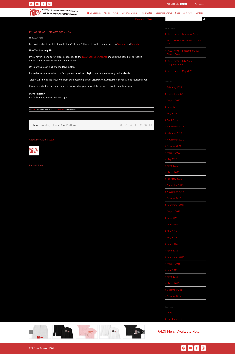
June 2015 (172, 270)
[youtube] (190, 348)
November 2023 (175, 126)
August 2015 (173, 263)
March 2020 (173, 172)
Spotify (135, 44)
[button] (31, 332)
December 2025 (175, 93)
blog (169, 312)
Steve (33, 109)
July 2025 (172, 107)
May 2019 (172, 231)
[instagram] (203, 348)
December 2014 (175, 289)
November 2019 (175, 191)
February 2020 (174, 178)
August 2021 (173, 152)
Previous (139, 19)
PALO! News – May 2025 (179, 71)
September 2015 (175, 257)
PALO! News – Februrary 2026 (182, 33)
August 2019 (173, 211)
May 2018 (172, 237)
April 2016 (172, 250)
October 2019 (174, 198)
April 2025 (172, 120)
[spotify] (183, 348)
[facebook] (196, 348)
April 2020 (172, 165)
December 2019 (175, 185)
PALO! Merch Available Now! (178, 331)
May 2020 (172, 159)
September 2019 (175, 204)
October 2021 (174, 146)
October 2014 (174, 296)
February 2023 (174, 133)
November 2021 (175, 139)
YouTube (121, 44)
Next (149, 19)
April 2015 (172, 276)
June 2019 (172, 224)
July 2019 (172, 217)
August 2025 (173, 100)
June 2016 (172, 244)
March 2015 (173, 283)
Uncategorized (59, 109)
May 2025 (172, 113)
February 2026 (174, 87)
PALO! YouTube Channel (94, 56)
